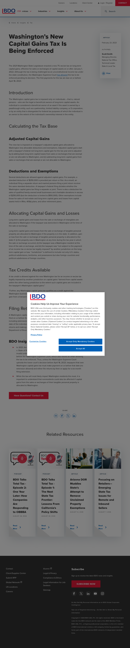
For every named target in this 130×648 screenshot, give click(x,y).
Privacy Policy (36, 334)
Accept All (80, 348)
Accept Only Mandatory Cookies (80, 341)
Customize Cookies (37, 341)
